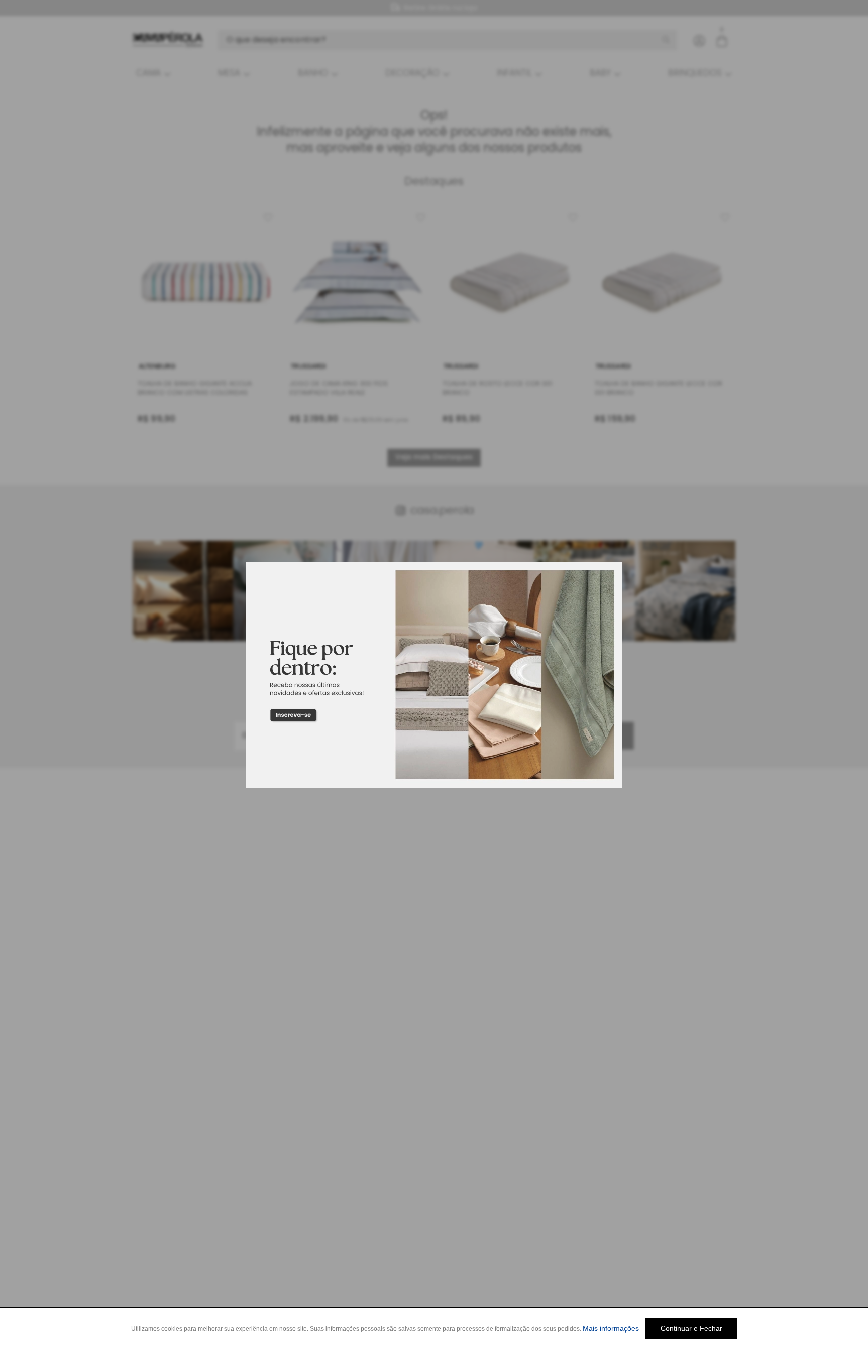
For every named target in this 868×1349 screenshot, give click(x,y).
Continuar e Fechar (691, 1328)
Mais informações (611, 1328)
